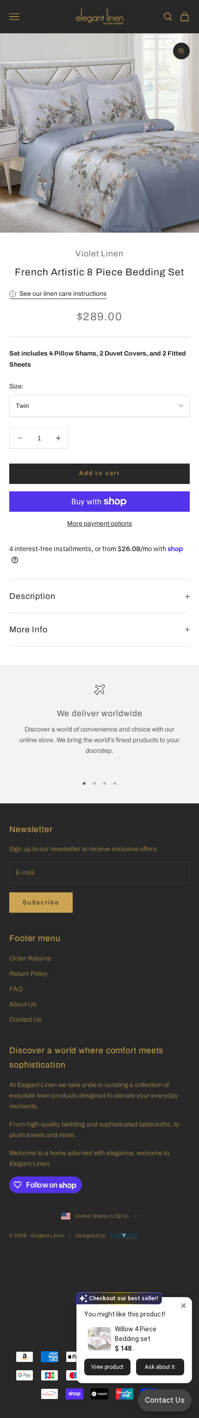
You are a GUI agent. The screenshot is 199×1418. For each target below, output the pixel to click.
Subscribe (41, 902)
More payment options (99, 523)
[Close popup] (183, 1305)
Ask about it (160, 1367)
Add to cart (99, 473)
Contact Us (25, 1019)
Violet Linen (99, 253)
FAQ (16, 989)
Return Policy (28, 973)
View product (107, 1367)
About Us (22, 1004)
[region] (99, 725)
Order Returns (30, 958)
